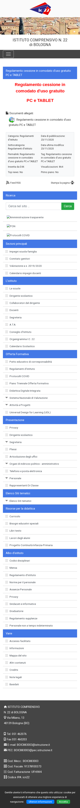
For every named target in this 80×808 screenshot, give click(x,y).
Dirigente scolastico (21, 295)
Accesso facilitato (20, 641)
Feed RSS (15, 182)
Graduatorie (16, 611)
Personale (15, 478)
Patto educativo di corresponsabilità (31, 361)
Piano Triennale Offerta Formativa (29, 383)
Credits (14, 669)
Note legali (16, 677)
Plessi (13, 449)
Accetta (63, 801)
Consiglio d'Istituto (20, 331)
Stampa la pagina (60, 182)
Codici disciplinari (20, 560)
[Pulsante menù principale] (8, 54)
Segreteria (16, 317)
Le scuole (15, 288)
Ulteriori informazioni (40, 801)
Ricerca (10, 195)
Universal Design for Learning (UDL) (30, 412)
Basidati (14, 684)
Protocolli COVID (19, 376)
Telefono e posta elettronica (26, 471)
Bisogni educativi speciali (24, 523)
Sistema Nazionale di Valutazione (29, 397)
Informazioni (17, 648)
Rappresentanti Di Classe (24, 485)
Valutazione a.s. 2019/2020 (26, 265)
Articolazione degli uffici (23, 456)
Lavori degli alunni (20, 538)
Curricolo (15, 516)
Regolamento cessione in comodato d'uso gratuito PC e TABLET (23, 158)
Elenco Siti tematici (20, 500)
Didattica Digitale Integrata (25, 390)
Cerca (68, 206)
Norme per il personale (23, 582)
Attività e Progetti (20, 405)
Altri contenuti (18, 662)
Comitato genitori (20, 258)
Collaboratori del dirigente (25, 302)
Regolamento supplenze (23, 618)
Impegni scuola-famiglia (23, 251)
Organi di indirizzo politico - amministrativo (34, 463)
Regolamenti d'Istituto (22, 368)
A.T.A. (13, 324)
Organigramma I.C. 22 (22, 339)
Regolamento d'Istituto (23, 575)
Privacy (14, 427)
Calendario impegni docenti (25, 273)
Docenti (14, 310)
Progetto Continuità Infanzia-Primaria (31, 545)
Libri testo (15, 530)
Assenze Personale (21, 589)
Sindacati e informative (23, 603)
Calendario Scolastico (22, 346)
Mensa (13, 567)
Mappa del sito (18, 655)
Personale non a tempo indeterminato (31, 625)
